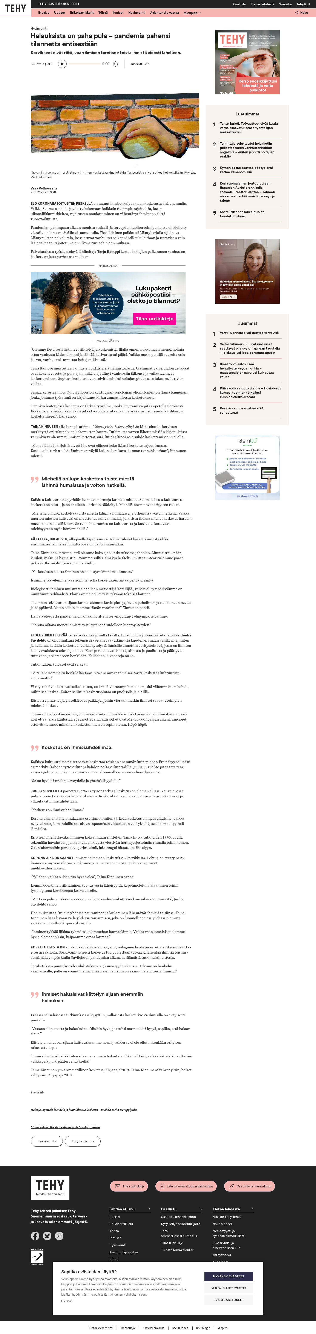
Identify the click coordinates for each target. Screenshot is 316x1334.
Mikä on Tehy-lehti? (227, 1216)
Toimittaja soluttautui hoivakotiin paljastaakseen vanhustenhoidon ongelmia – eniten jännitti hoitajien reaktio (247, 150)
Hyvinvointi (137, 13)
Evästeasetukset (229, 1300)
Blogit (114, 1259)
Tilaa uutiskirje (133, 1186)
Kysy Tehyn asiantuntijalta (180, 1224)
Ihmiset (118, 13)
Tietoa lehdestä (263, 4)
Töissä (103, 13)
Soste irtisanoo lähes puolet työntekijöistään (242, 214)
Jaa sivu (136, 64)
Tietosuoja (127, 1328)
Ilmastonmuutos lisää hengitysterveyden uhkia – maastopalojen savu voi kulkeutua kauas (247, 370)
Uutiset (59, 13)
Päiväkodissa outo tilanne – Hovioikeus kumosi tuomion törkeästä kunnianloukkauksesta (250, 392)
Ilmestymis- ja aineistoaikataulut (226, 1245)
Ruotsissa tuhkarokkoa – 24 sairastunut (241, 410)
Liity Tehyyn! (81, 1141)
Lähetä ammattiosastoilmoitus (189, 1186)
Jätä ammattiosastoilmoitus (179, 1233)
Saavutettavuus (154, 1328)
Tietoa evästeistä (101, 1328)
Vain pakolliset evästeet (229, 1288)
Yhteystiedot (222, 1255)
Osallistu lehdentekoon (254, 1186)
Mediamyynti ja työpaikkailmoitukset (229, 1233)
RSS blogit (203, 1328)
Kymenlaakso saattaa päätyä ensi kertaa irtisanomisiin (246, 170)
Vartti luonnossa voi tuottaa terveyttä (249, 333)
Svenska (285, 4)
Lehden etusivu (122, 1209)
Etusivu (43, 13)
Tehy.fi (301, 4)
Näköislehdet (222, 1224)
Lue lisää (66, 1301)
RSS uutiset (180, 1328)
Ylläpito (222, 1328)
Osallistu (239, 4)
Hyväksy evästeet (228, 1276)
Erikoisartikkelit (82, 13)
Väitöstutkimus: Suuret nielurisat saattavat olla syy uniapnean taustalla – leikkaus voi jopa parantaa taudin (250, 348)
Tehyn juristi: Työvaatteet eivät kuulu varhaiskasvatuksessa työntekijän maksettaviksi (249, 127)
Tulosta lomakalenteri (177, 1250)
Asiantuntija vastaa (164, 13)
